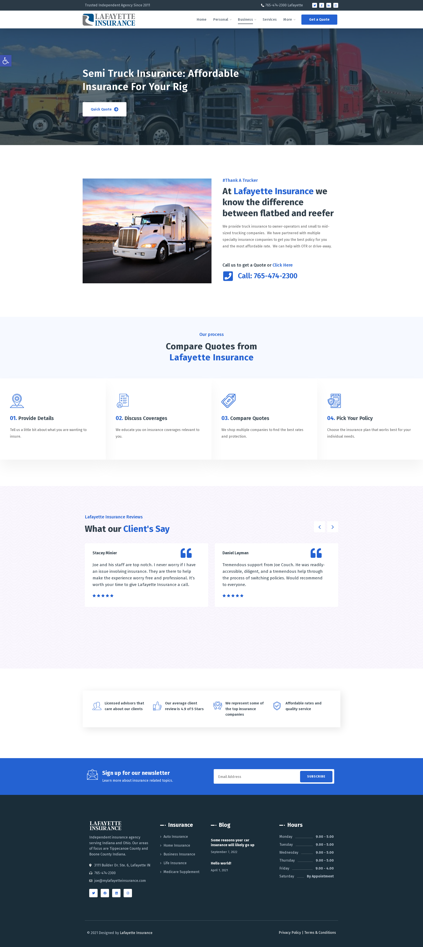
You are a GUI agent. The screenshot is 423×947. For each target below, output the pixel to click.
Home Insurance (176, 845)
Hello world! (221, 863)
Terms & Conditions (320, 932)
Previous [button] (319, 526)
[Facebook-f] (321, 5)
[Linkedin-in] (328, 5)
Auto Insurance (175, 837)
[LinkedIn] (116, 893)
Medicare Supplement (181, 872)
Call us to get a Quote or (258, 265)
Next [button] (332, 526)
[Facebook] (105, 893)
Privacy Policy (290, 932)
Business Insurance (179, 854)
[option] (147, 575)
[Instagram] (335, 5)
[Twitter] (314, 5)
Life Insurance (175, 863)
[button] (319, 20)
